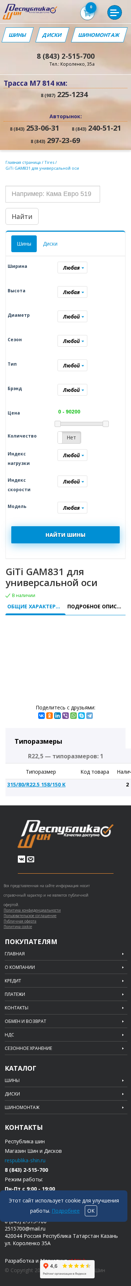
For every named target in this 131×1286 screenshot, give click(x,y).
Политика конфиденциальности (32, 910)
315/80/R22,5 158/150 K (36, 784)
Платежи (15, 994)
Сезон (15, 339)
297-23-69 (55, 140)
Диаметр (19, 315)
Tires (49, 162)
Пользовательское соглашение (30, 915)
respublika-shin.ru (25, 1160)
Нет (71, 437)
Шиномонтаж (99, 34)
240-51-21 (96, 128)
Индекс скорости (19, 485)
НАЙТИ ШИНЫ (65, 534)
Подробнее (66, 1210)
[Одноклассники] (49, 715)
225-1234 (64, 94)
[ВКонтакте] (41, 715)
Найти (22, 216)
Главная (15, 954)
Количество (22, 436)
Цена (14, 413)
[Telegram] (89, 715)
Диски (52, 34)
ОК (91, 1210)
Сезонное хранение (28, 1048)
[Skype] (81, 715)
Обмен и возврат (25, 1021)
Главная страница (23, 162)
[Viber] (65, 715)
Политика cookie (18, 926)
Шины (17, 34)
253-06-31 (34, 128)
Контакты (16, 1008)
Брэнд (15, 388)
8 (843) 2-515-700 (66, 56)
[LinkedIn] (57, 715)
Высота (16, 291)
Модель (17, 506)
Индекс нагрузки (19, 458)
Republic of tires (65, 834)
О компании (20, 967)
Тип (12, 364)
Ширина (17, 266)
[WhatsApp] (73, 715)
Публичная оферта (20, 921)
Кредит (13, 981)
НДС (9, 1035)
